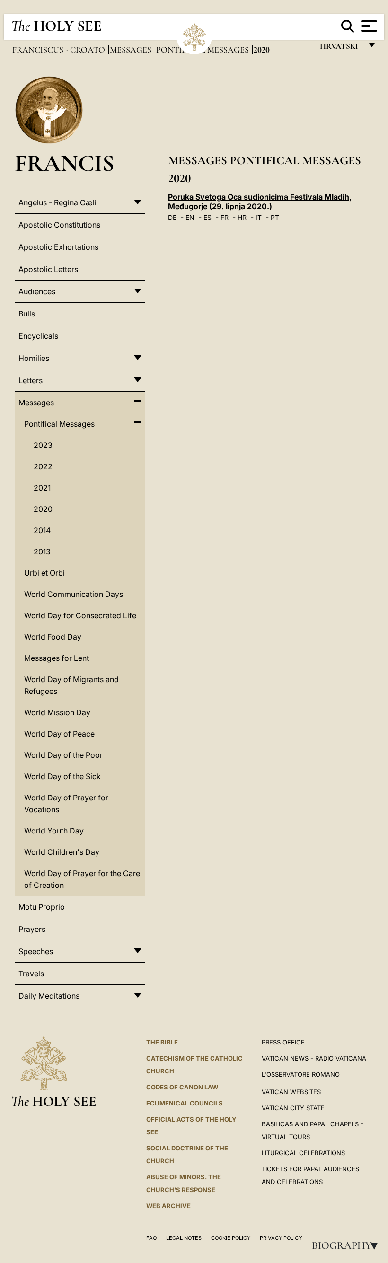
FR (224, 217)
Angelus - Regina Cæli (57, 202)
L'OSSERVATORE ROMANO (301, 1074)
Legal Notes (184, 1238)
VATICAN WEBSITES (291, 1092)
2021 (42, 487)
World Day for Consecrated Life (80, 615)
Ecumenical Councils (184, 1103)
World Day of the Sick (62, 776)
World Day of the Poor (63, 755)
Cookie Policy (230, 1238)
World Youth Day (54, 830)
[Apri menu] (368, 26)
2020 (43, 509)
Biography (348, 1245)
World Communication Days (73, 594)
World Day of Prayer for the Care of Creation (82, 879)
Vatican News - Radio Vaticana (314, 1058)
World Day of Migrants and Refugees (71, 685)
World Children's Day (61, 852)
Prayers (31, 929)
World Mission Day (57, 712)
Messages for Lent (56, 658)
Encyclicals (38, 336)
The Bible (162, 1042)
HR (242, 217)
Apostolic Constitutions (59, 224)
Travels (31, 973)
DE (172, 217)
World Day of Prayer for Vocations (66, 803)
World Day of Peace (59, 733)
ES (207, 217)
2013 (42, 551)
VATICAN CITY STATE (293, 1108)
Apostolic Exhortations (58, 247)
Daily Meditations (48, 995)
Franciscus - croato (59, 49)
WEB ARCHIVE (168, 1206)
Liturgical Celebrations (303, 1153)
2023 (43, 445)
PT (275, 217)
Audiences (36, 291)
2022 (43, 466)
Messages (131, 49)
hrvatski (341, 48)
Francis (65, 163)
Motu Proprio (41, 907)
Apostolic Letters (48, 269)
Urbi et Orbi (44, 573)
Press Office (283, 1042)
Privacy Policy (281, 1238)
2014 (42, 530)
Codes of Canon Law (182, 1087)
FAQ (151, 1238)
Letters (30, 380)
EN (189, 217)
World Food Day (52, 636)
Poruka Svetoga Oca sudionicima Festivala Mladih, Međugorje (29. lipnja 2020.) (260, 201)
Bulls (26, 313)
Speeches (35, 951)
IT (259, 217)
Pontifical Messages (59, 424)
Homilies (33, 358)
